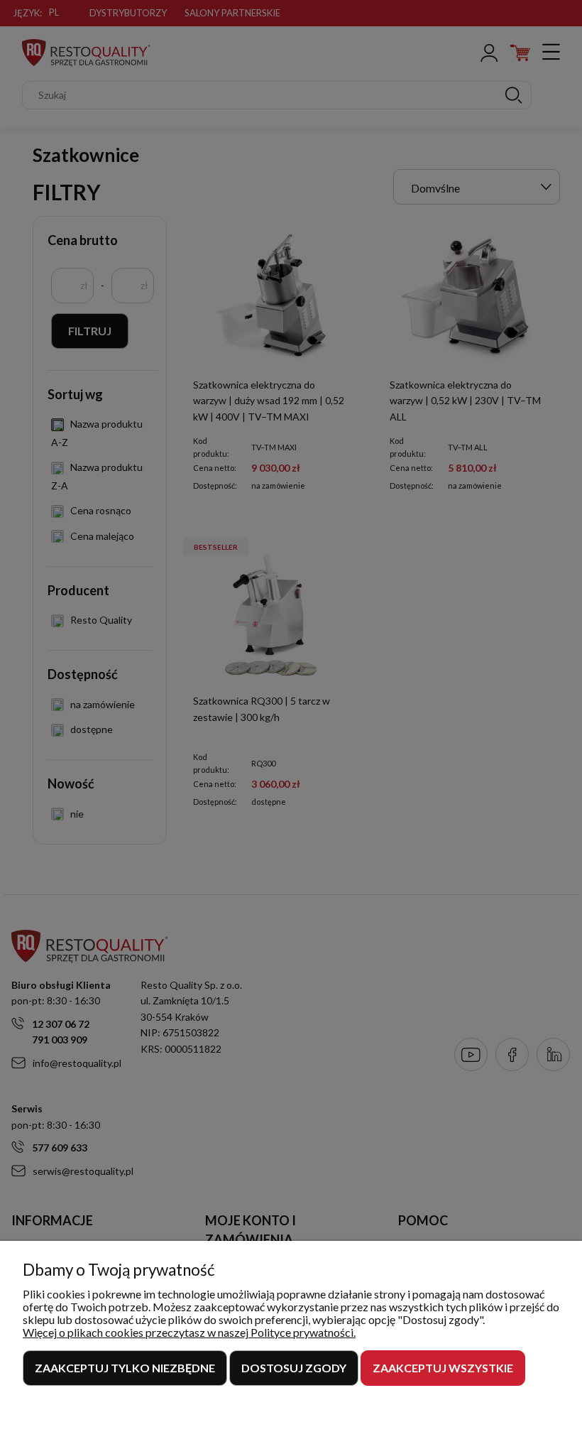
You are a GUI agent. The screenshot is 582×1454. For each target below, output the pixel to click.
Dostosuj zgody (293, 1367)
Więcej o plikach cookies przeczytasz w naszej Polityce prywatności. (189, 1332)
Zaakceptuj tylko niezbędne (125, 1367)
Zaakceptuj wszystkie (443, 1367)
